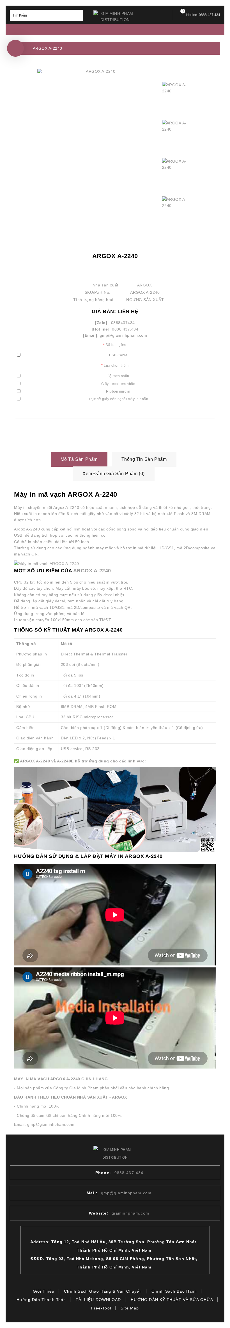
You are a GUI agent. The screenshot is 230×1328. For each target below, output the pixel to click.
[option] (177, 97)
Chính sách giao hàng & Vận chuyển (103, 1291)
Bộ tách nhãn (118, 376)
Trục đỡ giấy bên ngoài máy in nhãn (118, 399)
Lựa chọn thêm (116, 366)
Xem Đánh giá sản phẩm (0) (113, 473)
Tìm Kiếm (77, 15)
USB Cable (118, 355)
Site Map (130, 1308)
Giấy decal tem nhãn (118, 384)
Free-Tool (101, 1308)
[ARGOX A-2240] (98, 71)
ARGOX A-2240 (47, 48)
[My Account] (163, 15)
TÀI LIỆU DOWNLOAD (98, 1299)
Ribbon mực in (118, 391)
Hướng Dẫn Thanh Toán (41, 1299)
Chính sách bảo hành (174, 1291)
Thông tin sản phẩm (144, 459)
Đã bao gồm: (116, 345)
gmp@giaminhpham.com (126, 1193)
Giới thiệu (43, 1291)
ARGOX (144, 285)
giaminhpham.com (130, 1213)
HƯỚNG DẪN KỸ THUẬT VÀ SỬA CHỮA (172, 1299)
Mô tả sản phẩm (79, 459)
